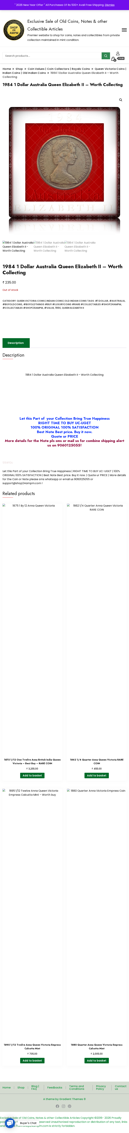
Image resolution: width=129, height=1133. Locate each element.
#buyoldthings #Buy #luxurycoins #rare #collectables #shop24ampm (72, 304)
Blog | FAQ (35, 1087)
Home (7, 1087)
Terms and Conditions (76, 1087)
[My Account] (118, 53)
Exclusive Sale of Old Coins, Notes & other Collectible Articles (40, 1118)
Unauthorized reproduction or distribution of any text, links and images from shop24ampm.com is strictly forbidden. (63, 1124)
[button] (121, 100)
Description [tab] (16, 343)
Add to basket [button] (32, 775)
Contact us (120, 1087)
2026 (108, 1118)
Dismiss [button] (110, 5)
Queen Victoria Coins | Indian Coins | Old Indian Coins (52, 301)
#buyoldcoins (12, 304)
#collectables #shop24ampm (23, 308)
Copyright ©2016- (92, 1118)
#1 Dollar (101, 301)
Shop (21, 1087)
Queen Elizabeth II (73, 308)
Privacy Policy (101, 1087)
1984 (58, 308)
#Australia (117, 301)
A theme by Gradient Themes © (64, 1099)
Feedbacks (54, 1087)
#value (49, 308)
